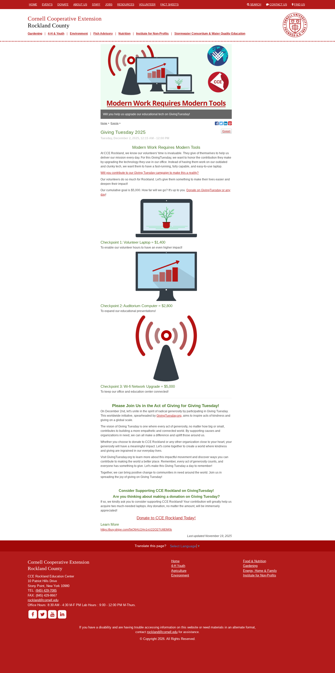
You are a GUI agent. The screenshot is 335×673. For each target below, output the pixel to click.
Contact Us (278, 4)
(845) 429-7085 (46, 590)
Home (33, 4)
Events (47, 4)
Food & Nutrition (254, 561)
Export (226, 131)
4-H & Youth (56, 33)
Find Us (299, 4)
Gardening (35, 33)
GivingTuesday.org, (169, 415)
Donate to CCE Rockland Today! (166, 518)
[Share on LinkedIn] (225, 124)
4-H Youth (178, 566)
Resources (125, 4)
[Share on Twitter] (221, 124)
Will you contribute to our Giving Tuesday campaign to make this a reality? (150, 172)
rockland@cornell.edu (43, 600)
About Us (80, 4)
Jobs (108, 4)
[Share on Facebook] (217, 124)
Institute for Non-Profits (152, 33)
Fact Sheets (169, 4)
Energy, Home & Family (260, 571)
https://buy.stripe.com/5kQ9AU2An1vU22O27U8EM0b (136, 529)
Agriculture (178, 571)
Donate (62, 4)
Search (255, 4)
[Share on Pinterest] (230, 124)
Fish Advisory (103, 33)
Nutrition (124, 33)
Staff (96, 4)
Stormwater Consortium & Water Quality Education (209, 33)
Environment (79, 33)
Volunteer (147, 4)
